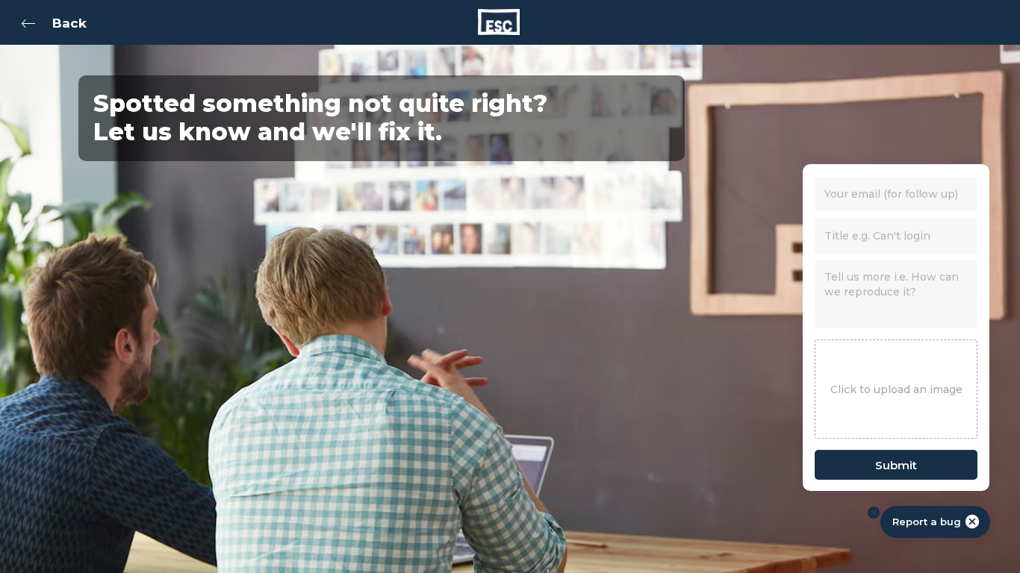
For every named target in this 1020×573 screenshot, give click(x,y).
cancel (972, 521)
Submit (896, 465)
